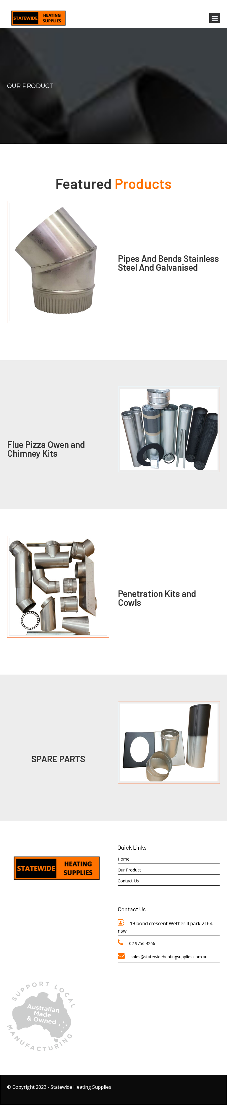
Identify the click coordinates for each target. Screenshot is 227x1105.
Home (123, 859)
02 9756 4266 (142, 943)
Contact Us (128, 881)
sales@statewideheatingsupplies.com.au (169, 956)
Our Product (129, 870)
